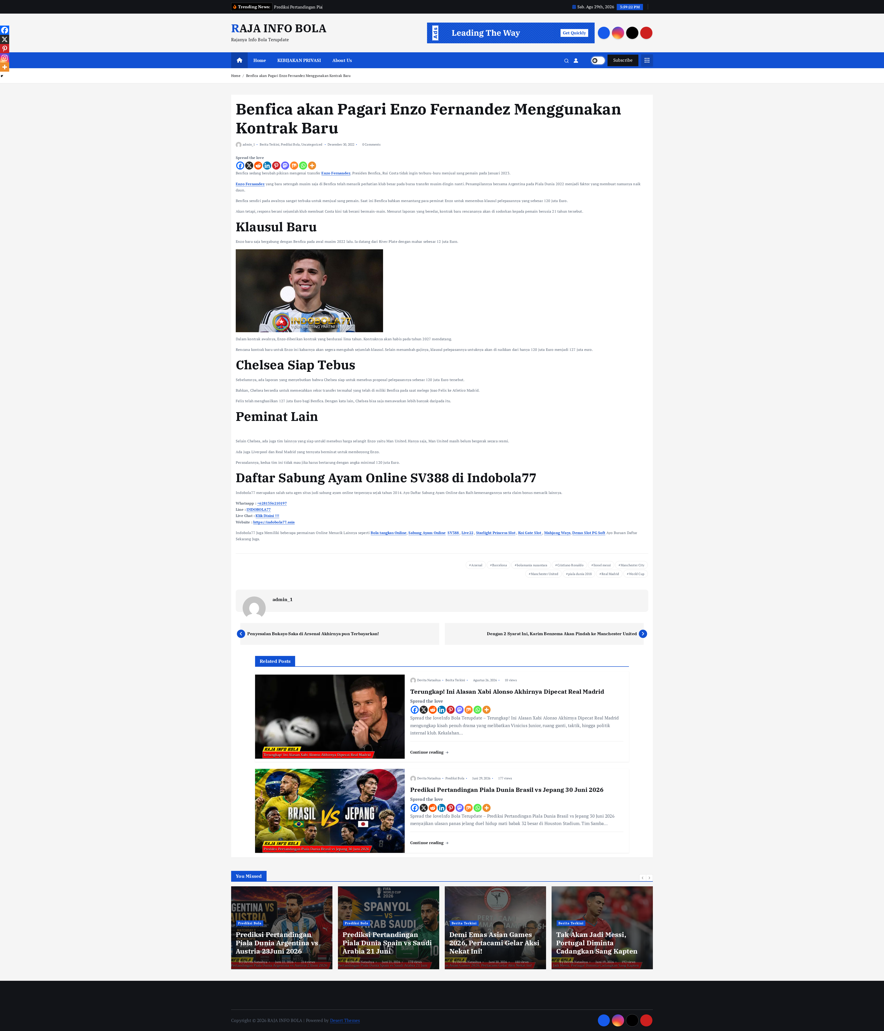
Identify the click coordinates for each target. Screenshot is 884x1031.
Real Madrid (610, 574)
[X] (249, 166)
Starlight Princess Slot (495, 532)
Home (259, 60)
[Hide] (2, 76)
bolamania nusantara (532, 565)
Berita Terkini (269, 144)
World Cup (636, 574)
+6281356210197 (272, 503)
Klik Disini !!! (267, 515)
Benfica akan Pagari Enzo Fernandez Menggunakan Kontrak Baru (298, 75)
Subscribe (623, 60)
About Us (342, 60)
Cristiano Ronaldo (570, 565)
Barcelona (499, 565)
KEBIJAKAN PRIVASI (299, 60)
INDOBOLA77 (259, 509)
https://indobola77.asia (274, 522)
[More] (312, 166)
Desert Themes (345, 1020)
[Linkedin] (267, 166)
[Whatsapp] (303, 166)
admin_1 (249, 144)
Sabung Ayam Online (426, 532)
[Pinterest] (276, 166)
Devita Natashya (429, 680)
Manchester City (632, 565)
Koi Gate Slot (530, 532)
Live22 (467, 532)
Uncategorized (312, 144)
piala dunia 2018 (580, 574)
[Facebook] (240, 166)
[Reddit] (258, 166)
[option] (288, 927)
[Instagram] (4, 57)
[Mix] (294, 166)
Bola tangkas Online (389, 532)
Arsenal (476, 565)
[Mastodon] (285, 166)
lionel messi (602, 565)
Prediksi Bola (290, 144)
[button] (642, 877)
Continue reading (427, 752)
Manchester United (544, 574)
